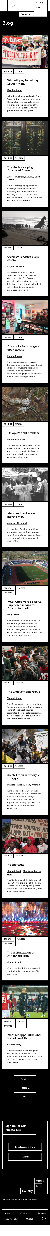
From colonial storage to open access (23, 348)
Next (25, 1096)
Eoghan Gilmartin (16, 266)
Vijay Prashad (33, 784)
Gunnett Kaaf (14, 871)
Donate (42, 1213)
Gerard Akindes (15, 962)
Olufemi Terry (14, 1044)
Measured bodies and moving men (22, 515)
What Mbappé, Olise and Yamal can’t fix (24, 1036)
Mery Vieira (13, 614)
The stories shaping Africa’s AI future (20, 168)
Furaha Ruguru (14, 356)
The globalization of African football (20, 954)
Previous (25, 1079)
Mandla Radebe (15, 784)
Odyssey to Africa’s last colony (23, 258)
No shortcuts (15, 865)
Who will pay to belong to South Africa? (24, 82)
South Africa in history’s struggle (23, 776)
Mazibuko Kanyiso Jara (24, 872)
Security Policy (11, 1218)
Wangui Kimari (14, 698)
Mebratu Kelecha (16, 439)
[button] (4, 5)
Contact (24, 1213)
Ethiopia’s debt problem (23, 433)
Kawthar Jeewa (14, 90)
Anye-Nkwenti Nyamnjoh (20, 176)
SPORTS (7, 588)
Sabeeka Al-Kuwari (17, 523)
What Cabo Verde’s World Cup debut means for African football (24, 605)
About (7, 1213)
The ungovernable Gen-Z (23, 692)
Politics (8, 71)
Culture (8, 248)
